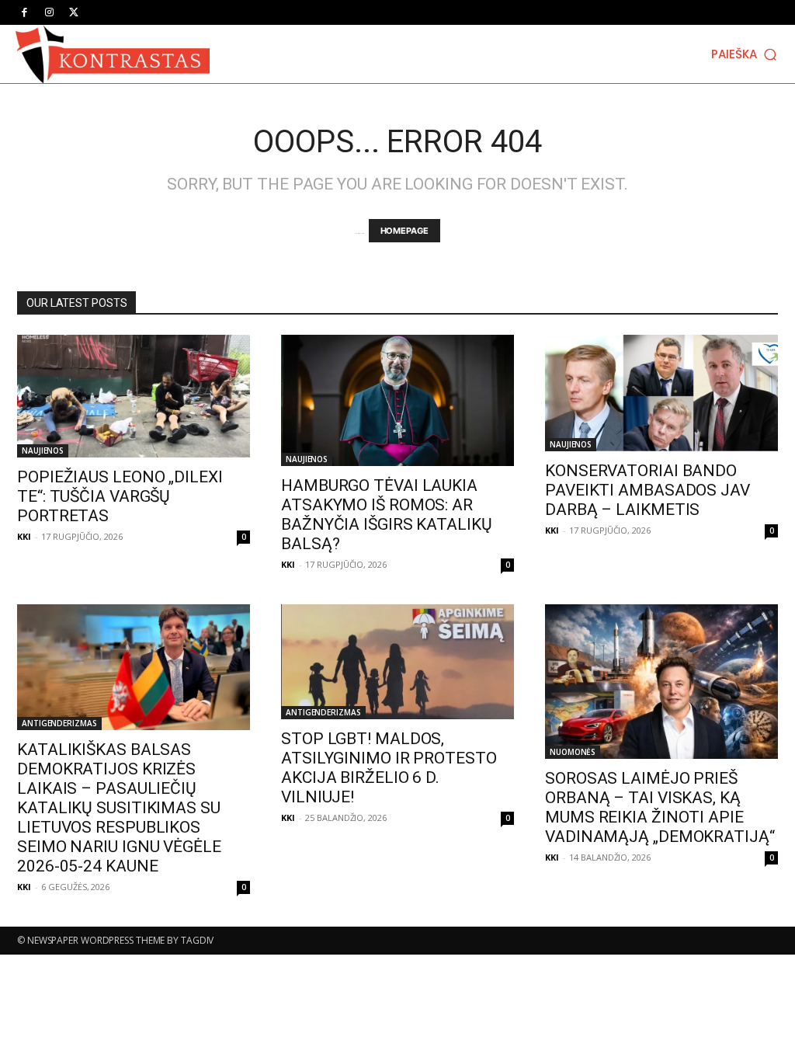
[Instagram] (48, 12)
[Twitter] (73, 12)
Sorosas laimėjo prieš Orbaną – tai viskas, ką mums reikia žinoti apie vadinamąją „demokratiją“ (660, 807)
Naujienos (43, 450)
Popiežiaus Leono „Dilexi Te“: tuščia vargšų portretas (120, 496)
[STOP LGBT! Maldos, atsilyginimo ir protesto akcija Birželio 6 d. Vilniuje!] (397, 661)
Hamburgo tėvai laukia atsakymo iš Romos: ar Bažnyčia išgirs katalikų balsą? (386, 514)
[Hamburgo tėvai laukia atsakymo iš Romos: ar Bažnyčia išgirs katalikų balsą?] (397, 400)
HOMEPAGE (404, 230)
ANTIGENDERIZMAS (59, 723)
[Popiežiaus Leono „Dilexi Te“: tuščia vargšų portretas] (133, 396)
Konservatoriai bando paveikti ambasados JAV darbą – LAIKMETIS (647, 490)
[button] (745, 54)
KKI (24, 536)
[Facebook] (24, 12)
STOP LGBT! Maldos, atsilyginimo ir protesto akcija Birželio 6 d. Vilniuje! (389, 767)
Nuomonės (572, 751)
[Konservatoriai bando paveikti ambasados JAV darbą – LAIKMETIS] (661, 393)
